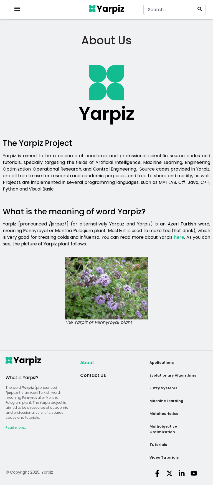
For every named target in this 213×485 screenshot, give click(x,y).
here (179, 237)
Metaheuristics (163, 413)
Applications (161, 362)
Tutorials (158, 444)
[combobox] (174, 9)
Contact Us (93, 375)
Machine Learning (166, 400)
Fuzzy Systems (163, 388)
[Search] (200, 9)
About (87, 362)
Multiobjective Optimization (163, 429)
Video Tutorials (164, 457)
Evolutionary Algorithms (172, 375)
